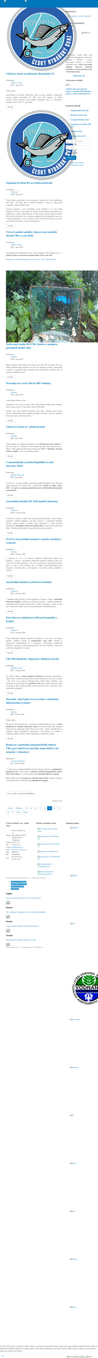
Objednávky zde (79, 76)
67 (13, 812)
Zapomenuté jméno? (77, 163)
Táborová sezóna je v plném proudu (25, 426)
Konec (25, 812)
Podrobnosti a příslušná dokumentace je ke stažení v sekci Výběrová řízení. (31, 259)
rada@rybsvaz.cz (17, 847)
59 (31, 808)
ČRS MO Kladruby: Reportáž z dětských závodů (32, 658)
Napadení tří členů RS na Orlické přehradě (29, 182)
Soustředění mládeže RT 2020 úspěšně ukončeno (32, 501)
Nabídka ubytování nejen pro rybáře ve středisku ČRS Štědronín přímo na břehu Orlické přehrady (78, 91)
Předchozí (19, 808)
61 (40, 808)
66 (8, 812)
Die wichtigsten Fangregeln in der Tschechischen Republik (26, 912)
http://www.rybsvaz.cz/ (19, 850)
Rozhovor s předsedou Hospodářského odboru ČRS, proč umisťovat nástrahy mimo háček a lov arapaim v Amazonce (32, 748)
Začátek (10, 808)
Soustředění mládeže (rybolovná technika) (29, 582)
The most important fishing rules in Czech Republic (23, 898)
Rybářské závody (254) (79, 115)
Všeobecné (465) (76, 131)
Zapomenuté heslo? (77, 165)
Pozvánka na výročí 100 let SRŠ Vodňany (28, 383)
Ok (3, 1356)
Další (18, 812)
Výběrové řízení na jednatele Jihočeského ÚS (30, 73)
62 (45, 808)
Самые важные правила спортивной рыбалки (22, 926)
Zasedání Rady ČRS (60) (79, 110)
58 (26, 808)
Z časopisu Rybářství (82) (80, 120)
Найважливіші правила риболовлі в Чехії (21, 940)
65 (59, 808)
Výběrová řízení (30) (78, 136)
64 (54, 808)
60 (35, 808)
